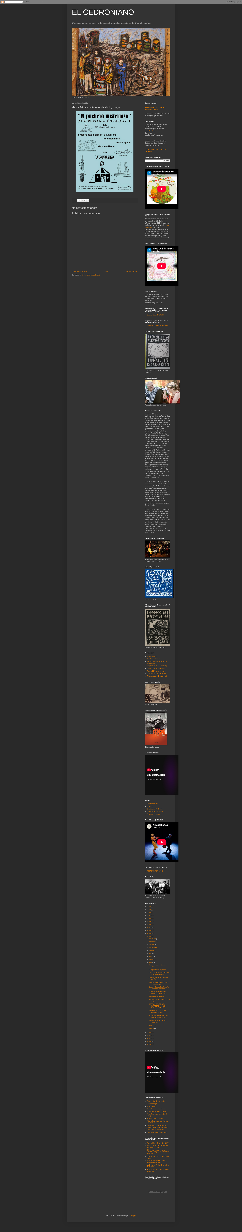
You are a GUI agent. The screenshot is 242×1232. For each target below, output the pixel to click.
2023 (149, 910)
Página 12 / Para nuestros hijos (157, 666)
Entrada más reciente (79, 271)
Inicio (106, 271)
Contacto (150, 806)
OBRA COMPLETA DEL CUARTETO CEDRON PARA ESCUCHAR (157, 1006)
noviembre (153, 942)
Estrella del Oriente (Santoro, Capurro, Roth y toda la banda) (157, 1126)
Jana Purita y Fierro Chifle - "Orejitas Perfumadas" (156, 1161)
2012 (149, 1035)
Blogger (133, 1216)
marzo (151, 1026)
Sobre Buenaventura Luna (156, 1109)
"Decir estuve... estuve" (156, 996)
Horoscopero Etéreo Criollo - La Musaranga (158, 983)
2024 (149, 907)
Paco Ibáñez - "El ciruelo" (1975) (158, 1143)
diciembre (152, 939)
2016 (149, 930)
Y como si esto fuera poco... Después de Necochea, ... (158, 992)
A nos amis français (153, 814)
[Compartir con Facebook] (85, 200)
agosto (151, 950)
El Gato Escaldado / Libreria (156, 1111)
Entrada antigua (131, 271)
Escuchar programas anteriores (157, 326)
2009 (149, 1044)
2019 (149, 921)
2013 (149, 1032)
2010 (149, 1041)
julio (150, 953)
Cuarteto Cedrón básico (155, 811)
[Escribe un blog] (80, 200)
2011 (149, 1038)
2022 (149, 913)
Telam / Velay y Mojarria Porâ (157, 676)
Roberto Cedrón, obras (155, 1118)
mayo (151, 959)
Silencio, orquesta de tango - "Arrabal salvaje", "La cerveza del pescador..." (158, 1152)
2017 (149, 927)
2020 (149, 918)
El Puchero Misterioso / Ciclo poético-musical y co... (158, 1016)
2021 (149, 915)
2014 (149, 936)
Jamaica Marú (152, 656)
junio (151, 956)
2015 (149, 933)
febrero (151, 1029)
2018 (149, 924)
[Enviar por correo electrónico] (78, 200)
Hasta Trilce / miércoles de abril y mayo (158, 1021)
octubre (152, 945)
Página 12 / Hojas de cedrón (156, 671)
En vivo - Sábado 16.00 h (155, 315)
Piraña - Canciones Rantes (156, 1101)
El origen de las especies (157, 970)
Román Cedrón (152, 1106)
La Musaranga (152, 1104)
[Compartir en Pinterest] (87, 200)
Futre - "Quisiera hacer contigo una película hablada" (157, 1146)
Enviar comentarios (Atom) (91, 275)
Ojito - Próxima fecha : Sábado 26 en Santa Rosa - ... (159, 973)
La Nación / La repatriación (156, 668)
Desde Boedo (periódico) (155, 1130)
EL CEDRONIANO (103, 12)
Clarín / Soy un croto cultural (156, 673)
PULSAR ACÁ (150, 131)
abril (150, 962)
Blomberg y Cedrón (153, 659)
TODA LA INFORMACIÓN (155, 871)
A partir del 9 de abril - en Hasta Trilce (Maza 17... (158, 1011)
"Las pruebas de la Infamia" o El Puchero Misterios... (159, 988)
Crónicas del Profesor (154, 809)
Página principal (152, 804)
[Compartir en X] (83, 200)
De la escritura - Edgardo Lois (157, 1132)
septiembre (153, 948)
